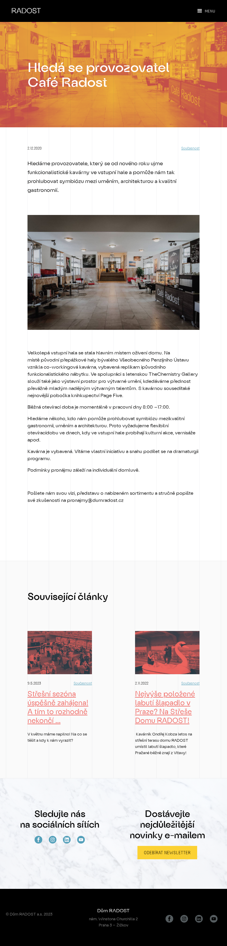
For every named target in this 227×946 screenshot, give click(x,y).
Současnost (190, 148)
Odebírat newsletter (167, 852)
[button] (203, 11)
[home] (26, 7)
